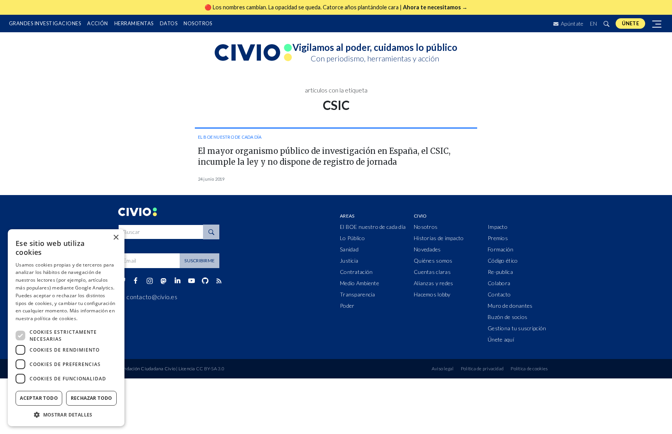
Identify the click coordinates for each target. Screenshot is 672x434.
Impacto (498, 226)
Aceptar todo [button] (39, 398)
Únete (630, 23)
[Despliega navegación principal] (657, 23)
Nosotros (198, 23)
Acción (97, 23)
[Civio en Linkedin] (177, 281)
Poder (347, 305)
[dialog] (66, 327)
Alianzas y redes (433, 283)
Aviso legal (443, 368)
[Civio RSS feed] (219, 281)
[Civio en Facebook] (135, 281)
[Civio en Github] (205, 280)
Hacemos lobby (432, 294)
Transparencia (357, 294)
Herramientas (134, 23)
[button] (66, 414)
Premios (498, 238)
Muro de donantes (510, 305)
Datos (168, 23)
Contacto (499, 294)
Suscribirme (199, 260)
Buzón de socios (507, 317)
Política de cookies (529, 368)
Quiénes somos (433, 260)
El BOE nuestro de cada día (230, 136)
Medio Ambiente (359, 283)
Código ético (503, 260)
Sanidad (349, 249)
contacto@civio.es (151, 296)
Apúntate (572, 23)
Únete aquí (501, 339)
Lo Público (352, 238)
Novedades (427, 249)
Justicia (349, 260)
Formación (501, 249)
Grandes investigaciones (45, 23)
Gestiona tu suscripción (517, 328)
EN (593, 23)
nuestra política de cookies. (46, 318)
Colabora (499, 283)
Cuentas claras (432, 271)
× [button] (116, 238)
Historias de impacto (439, 238)
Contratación (356, 271)
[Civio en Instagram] (149, 281)
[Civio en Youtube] (191, 280)
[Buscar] (606, 23)
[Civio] (253, 53)
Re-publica (500, 271)
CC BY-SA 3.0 (210, 368)
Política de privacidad (482, 368)
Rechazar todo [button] (91, 398)
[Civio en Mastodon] (164, 280)
